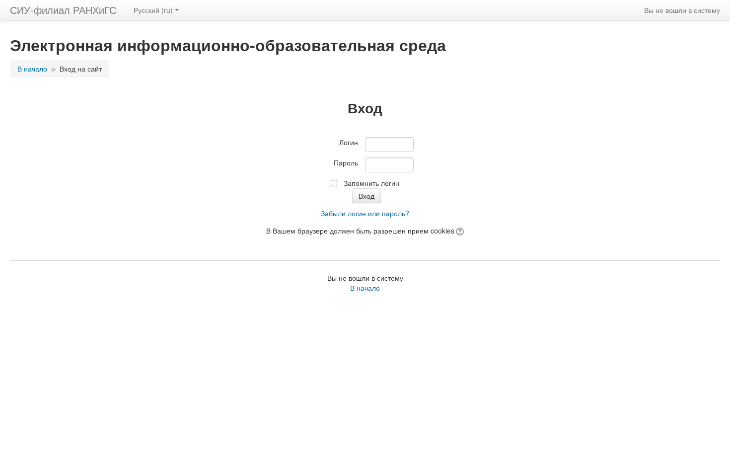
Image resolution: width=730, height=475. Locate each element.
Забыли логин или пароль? (365, 213)
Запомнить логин (371, 183)
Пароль (346, 162)
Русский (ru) (153, 10)
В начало (32, 69)
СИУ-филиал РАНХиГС (63, 9)
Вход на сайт (81, 69)
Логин (348, 142)
